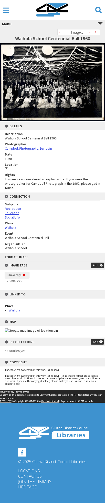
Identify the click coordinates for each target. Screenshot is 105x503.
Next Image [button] (96, 32)
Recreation (13, 208)
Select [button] (91, 32)
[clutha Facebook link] (22, 451)
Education (12, 213)
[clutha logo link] (52, 433)
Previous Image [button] (61, 32)
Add (95, 265)
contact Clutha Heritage (70, 394)
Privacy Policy (7, 391)
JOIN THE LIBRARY (34, 481)
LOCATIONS (29, 471)
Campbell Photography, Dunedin (28, 148)
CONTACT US (30, 476)
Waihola (14, 310)
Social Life (12, 217)
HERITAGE (27, 487)
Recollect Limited (50, 401)
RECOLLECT (5, 401)
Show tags (14, 275)
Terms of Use (22, 391)
